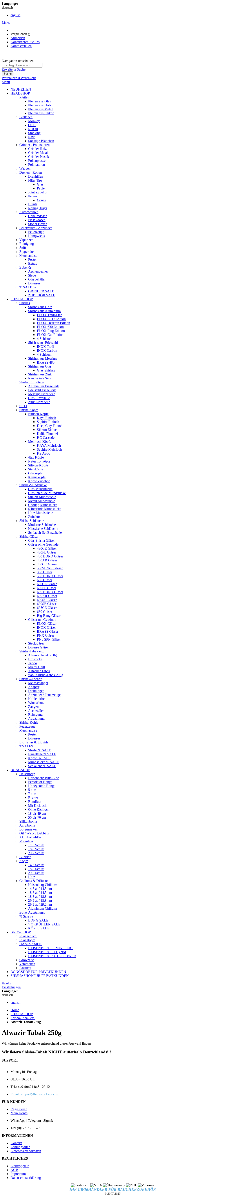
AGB (14, 1170)
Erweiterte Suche (13, 69)
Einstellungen (11, 987)
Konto (6, 983)
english (15, 15)
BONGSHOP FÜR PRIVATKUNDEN (38, 972)
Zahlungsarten (20, 1147)
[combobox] (22, 65)
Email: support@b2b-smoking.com (35, 1094)
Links (6, 22)
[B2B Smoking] (72, 61)
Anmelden (18, 38)
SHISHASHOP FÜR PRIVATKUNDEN (40, 976)
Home (15, 1010)
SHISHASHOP (22, 1014)
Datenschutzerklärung (26, 1178)
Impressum (18, 1174)
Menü (6, 82)
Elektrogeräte (20, 1166)
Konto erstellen (21, 46)
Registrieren (19, 1109)
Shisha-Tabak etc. (23, 1018)
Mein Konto (19, 1113)
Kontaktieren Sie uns (25, 42)
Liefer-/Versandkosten (26, 1151)
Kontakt (16, 1143)
